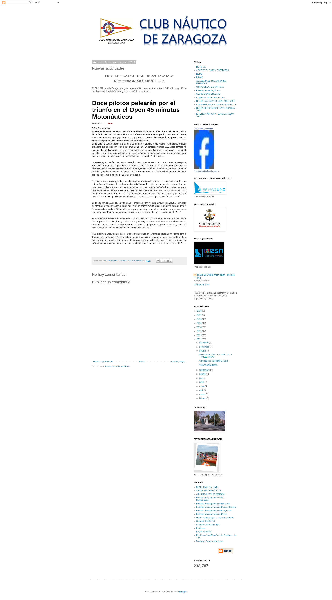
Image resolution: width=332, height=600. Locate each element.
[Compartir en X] (164, 261)
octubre (203, 351)
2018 (199, 311)
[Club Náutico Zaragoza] (204, 168)
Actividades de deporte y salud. (213, 361)
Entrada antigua (178, 361)
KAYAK (199, 77)
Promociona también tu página (206, 171)
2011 (199, 339)
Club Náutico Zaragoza (203, 129)
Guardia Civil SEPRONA (207, 525)
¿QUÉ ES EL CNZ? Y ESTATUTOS (212, 70)
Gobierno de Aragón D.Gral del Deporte (214, 517)
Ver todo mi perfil (201, 285)
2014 (199, 327)
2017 (199, 315)
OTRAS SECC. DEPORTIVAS (210, 87)
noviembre (204, 347)
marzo (202, 394)
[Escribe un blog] (161, 261)
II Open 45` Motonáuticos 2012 (210, 97)
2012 (199, 335)
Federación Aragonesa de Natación (213, 503)
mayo (202, 386)
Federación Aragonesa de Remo (211, 514)
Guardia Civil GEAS (205, 521)
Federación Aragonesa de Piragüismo (214, 510)
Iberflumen (201, 528)
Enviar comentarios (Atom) (117, 366)
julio (201, 378)
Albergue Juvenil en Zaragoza (210, 494)
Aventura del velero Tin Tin (209, 490)
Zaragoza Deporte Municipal (209, 541)
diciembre (204, 343)
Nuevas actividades (208, 365)
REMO (199, 74)
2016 (199, 319)
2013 (199, 331)
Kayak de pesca (203, 532)
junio (201, 382)
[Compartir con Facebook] (167, 261)
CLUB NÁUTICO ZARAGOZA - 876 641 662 (216, 276)
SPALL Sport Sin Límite (207, 487)
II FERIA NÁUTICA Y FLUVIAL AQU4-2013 (216, 104)
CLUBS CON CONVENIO (208, 94)
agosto (202, 374)
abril (201, 390)
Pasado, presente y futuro (208, 90)
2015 (199, 323)
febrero (202, 398)
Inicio (141, 361)
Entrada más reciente (103, 361)
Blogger (183, 592)
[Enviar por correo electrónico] (158, 261)
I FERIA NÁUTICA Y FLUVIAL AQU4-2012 (215, 101)
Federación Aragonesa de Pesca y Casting (216, 507)
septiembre (204, 370)
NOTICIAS (201, 67)
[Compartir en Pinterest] (171, 261)
